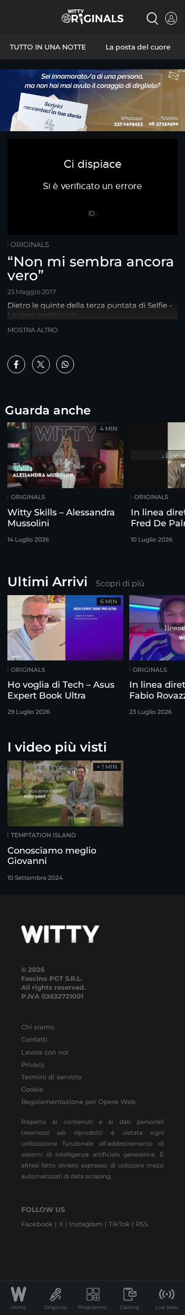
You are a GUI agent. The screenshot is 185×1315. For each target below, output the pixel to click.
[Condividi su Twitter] (41, 364)
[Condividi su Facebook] (16, 364)
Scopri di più (120, 583)
